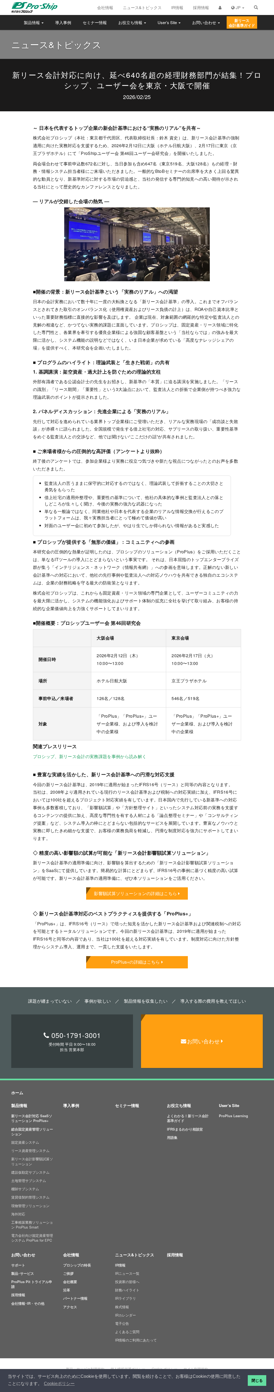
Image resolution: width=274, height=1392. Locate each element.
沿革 (66, 1289)
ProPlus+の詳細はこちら (135, 962)
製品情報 (32, 22)
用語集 (172, 1137)
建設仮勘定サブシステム (30, 1172)
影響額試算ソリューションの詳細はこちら (135, 893)
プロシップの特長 (77, 1265)
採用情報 (201, 7)
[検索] (256, 7)
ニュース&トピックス (142, 7)
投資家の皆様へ (127, 1281)
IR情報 (177, 7)
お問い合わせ (204, 22)
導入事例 (63, 22)
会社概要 (70, 1281)
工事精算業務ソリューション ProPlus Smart (32, 1225)
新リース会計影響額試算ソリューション (32, 1161)
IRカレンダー (125, 1315)
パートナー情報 (75, 1298)
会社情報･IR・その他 (27, 1303)
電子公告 (122, 1323)
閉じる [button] (257, 1380)
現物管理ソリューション (30, 1205)
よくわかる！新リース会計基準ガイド (188, 1118)
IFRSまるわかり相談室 (185, 1129)
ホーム (17, 1093)
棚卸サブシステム (25, 1188)
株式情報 (122, 1306)
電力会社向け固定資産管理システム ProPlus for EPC (32, 1238)
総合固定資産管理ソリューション (32, 1131)
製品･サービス (22, 1273)
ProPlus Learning (233, 1115)
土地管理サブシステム (28, 1180)
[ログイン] (220, 7)
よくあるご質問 (127, 1331)
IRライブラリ (125, 1298)
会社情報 (105, 7)
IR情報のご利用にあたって (136, 1339)
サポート (18, 1265)
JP (238, 7)
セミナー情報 (95, 22)
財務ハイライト (127, 1289)
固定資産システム (25, 1142)
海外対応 (18, 1213)
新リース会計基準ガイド (242, 23)
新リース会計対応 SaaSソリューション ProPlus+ (31, 1118)
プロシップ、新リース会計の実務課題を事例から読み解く (89, 756)
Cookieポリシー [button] (59, 1383)
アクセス (70, 1306)
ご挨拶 (68, 1273)
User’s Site (168, 22)
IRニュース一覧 (127, 1273)
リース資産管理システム (30, 1150)
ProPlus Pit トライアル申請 (31, 1284)
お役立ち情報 (130, 22)
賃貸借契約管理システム (30, 1197)
